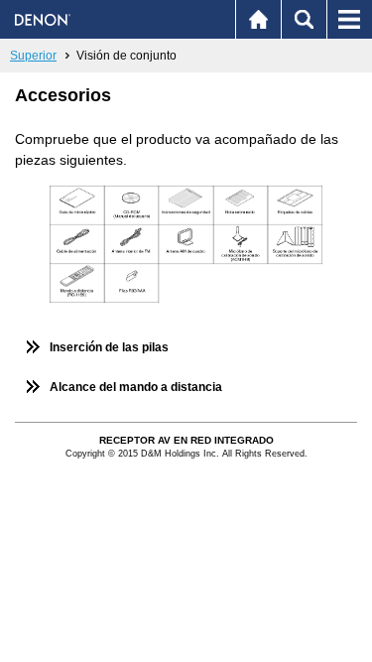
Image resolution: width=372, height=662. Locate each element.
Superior (33, 56)
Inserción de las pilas (109, 347)
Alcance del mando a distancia (136, 387)
